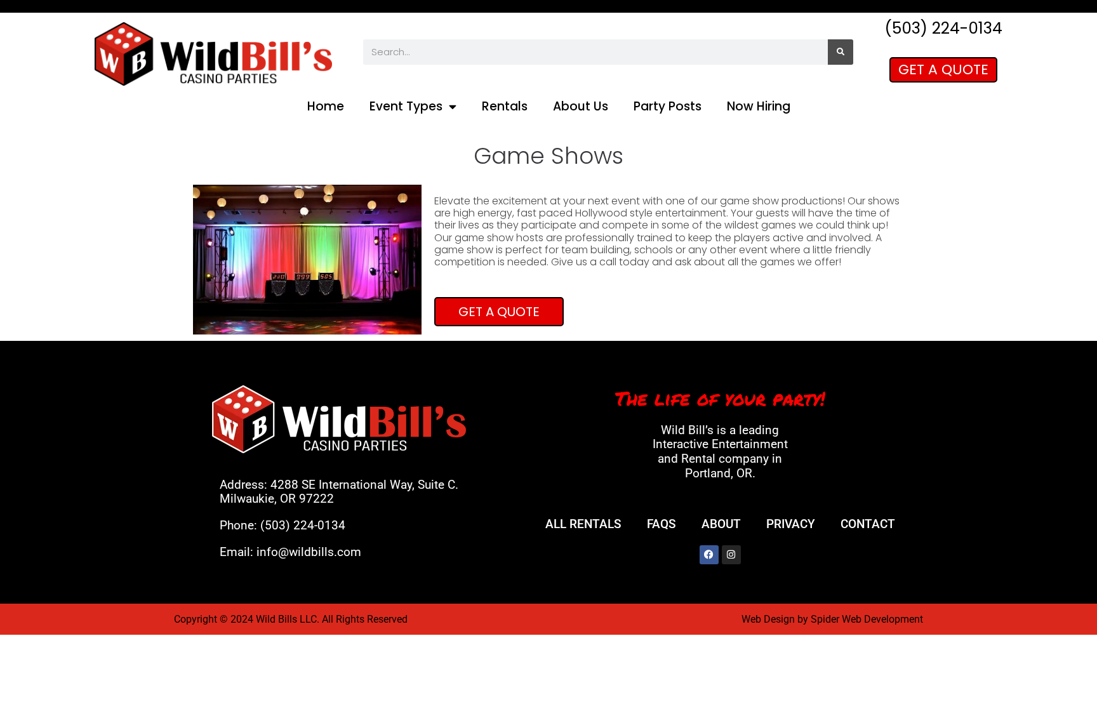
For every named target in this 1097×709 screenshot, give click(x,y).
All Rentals (583, 524)
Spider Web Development (867, 619)
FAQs (661, 524)
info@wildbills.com (308, 552)
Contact (868, 524)
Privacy (790, 524)
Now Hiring (758, 106)
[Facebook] (709, 554)
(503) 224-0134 (302, 525)
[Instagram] (731, 554)
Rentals (505, 106)
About (721, 524)
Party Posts (667, 106)
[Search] (840, 52)
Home (325, 106)
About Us (580, 106)
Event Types (405, 106)
